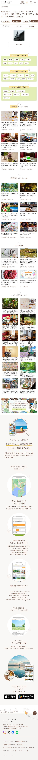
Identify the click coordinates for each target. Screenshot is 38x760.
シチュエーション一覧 (23, 751)
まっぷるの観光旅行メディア (10, 747)
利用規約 (17, 741)
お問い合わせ (24, 741)
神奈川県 (6, 6)
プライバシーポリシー (8, 741)
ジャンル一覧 (13, 751)
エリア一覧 (5, 751)
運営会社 (19, 744)
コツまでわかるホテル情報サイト (26, 747)
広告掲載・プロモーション (9, 744)
